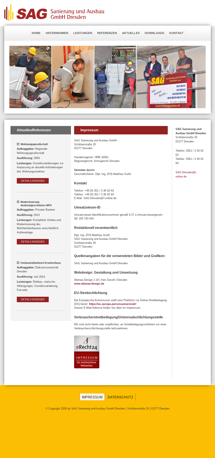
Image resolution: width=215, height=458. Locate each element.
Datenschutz (120, 397)
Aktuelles (131, 33)
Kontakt (176, 33)
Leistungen (82, 33)
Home (36, 33)
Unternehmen (57, 33)
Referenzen (107, 33)
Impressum (92, 397)
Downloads (154, 33)
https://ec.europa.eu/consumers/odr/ (112, 304)
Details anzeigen (33, 180)
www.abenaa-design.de (89, 283)
